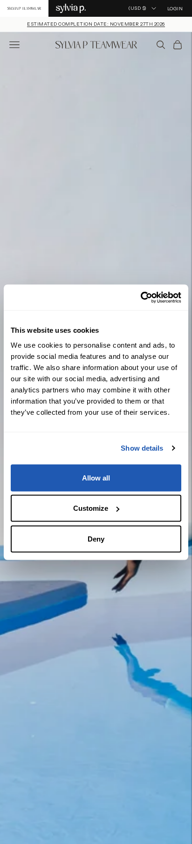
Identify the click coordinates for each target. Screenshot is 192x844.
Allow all (96, 477)
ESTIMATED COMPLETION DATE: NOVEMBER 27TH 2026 (96, 24)
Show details (142, 448)
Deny (96, 538)
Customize (90, 508)
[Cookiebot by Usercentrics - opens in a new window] (140, 297)
